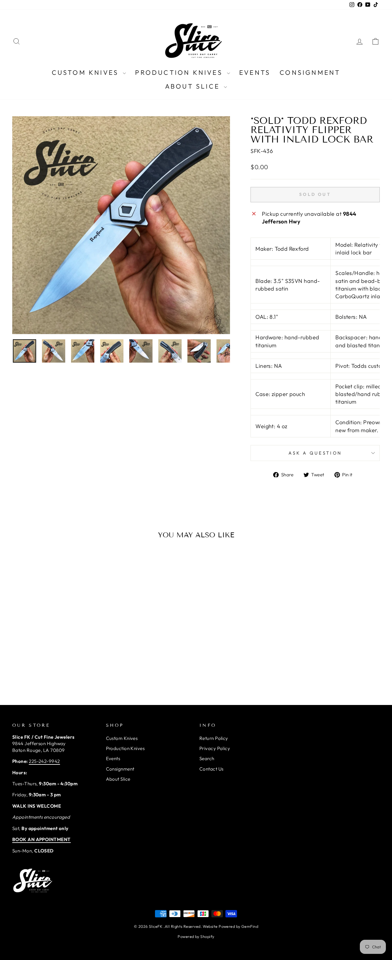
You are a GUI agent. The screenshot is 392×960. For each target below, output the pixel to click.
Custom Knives (87, 72)
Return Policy (213, 738)
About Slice (193, 86)
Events (254, 72)
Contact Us (211, 769)
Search (206, 758)
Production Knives (180, 72)
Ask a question (315, 453)
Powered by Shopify (196, 936)
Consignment (310, 72)
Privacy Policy (214, 748)
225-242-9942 (44, 761)
